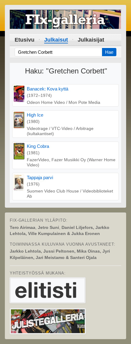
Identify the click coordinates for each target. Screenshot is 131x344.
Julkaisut (56, 40)
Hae (109, 52)
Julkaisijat (91, 40)
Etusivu (24, 40)
